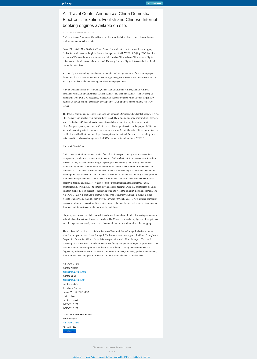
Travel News (92, 33)
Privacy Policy (89, 356)
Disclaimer (77, 356)
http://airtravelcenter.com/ (74, 271)
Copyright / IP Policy (122, 356)
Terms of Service (105, 356)
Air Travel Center (71, 322)
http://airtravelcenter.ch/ (73, 279)
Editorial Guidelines (141, 356)
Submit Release (154, 3)
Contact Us (69, 331)
